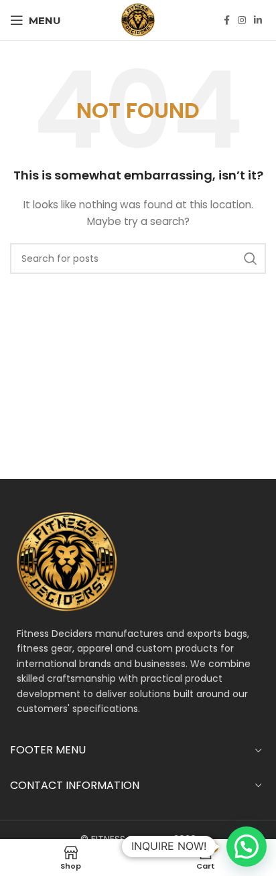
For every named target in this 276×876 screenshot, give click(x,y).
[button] (246, 846)
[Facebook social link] (227, 20)
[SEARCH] (250, 258)
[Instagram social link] (242, 20)
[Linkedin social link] (258, 20)
